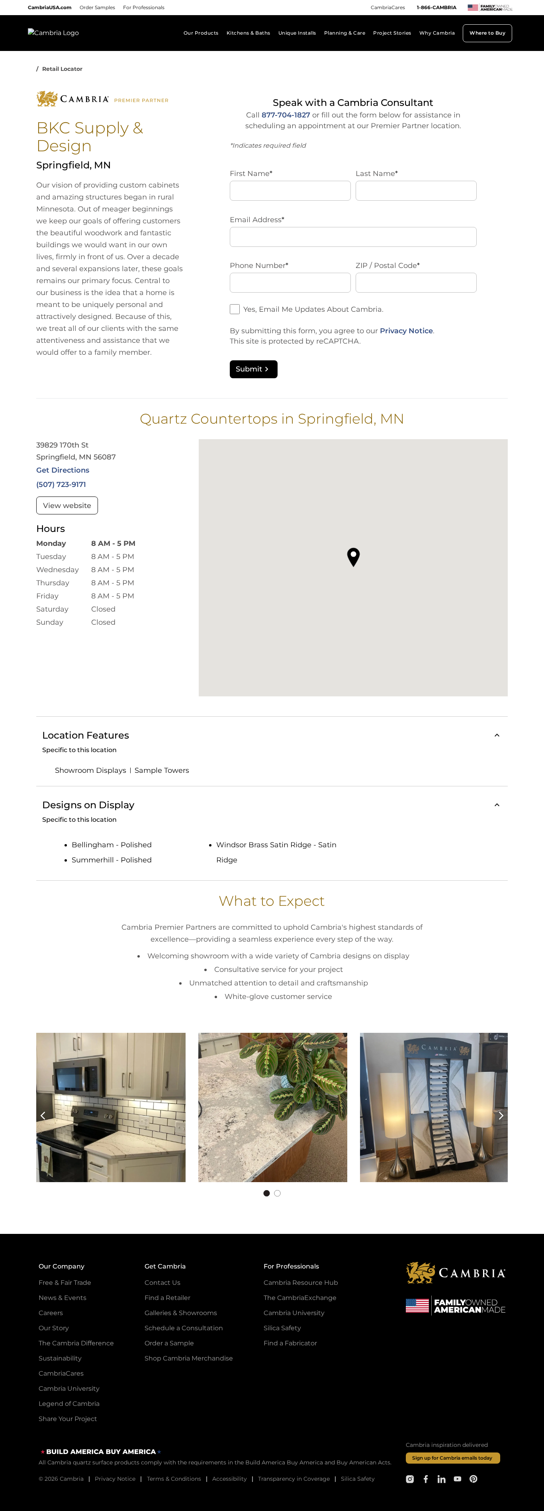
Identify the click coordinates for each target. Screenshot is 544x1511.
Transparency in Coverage (294, 1478)
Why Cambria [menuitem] (437, 33)
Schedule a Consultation (184, 1328)
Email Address (257, 219)
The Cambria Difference (76, 1343)
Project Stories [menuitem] (392, 33)
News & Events (62, 1298)
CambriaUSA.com (50, 7)
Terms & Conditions (174, 1478)
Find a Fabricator (290, 1343)
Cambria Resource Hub (301, 1282)
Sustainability (60, 1358)
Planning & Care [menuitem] (344, 33)
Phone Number (259, 265)
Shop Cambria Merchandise (189, 1358)
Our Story (54, 1328)
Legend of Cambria (69, 1403)
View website (67, 505)
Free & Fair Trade (65, 1282)
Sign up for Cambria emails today (452, 1458)
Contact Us (162, 1282)
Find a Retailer (167, 1298)
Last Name (377, 173)
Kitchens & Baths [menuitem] (248, 33)
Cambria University (69, 1388)
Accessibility (229, 1478)
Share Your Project (68, 1419)
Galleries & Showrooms (181, 1313)
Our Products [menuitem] (201, 33)
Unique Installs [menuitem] (297, 33)
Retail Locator (62, 68)
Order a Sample (169, 1343)
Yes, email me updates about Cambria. (313, 309)
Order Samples (97, 7)
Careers (51, 1313)
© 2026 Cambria (61, 1478)
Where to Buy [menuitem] (487, 33)
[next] (496, 1116)
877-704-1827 (286, 115)
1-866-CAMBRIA (436, 7)
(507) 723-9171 (61, 484)
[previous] (48, 1116)
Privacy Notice (406, 330)
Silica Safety (282, 1328)
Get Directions (62, 470)
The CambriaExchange (300, 1298)
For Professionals (143, 7)
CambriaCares (388, 7)
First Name (251, 173)
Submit (249, 369)
